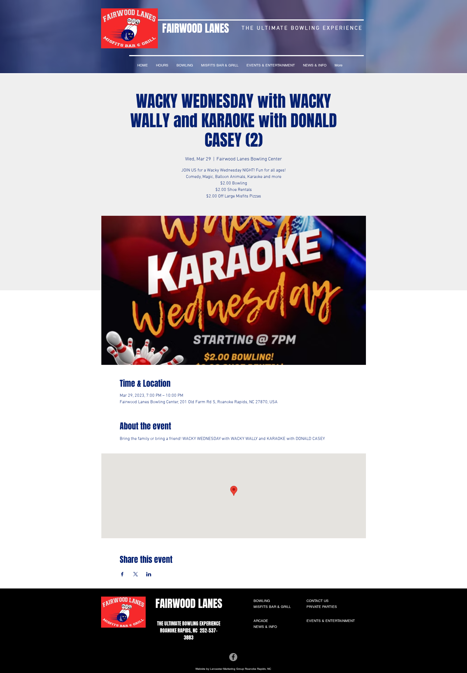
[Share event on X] (135, 574)
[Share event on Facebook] (122, 574)
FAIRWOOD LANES (195, 28)
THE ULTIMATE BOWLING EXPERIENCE (188, 623)
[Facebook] (233, 657)
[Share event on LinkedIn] (148, 574)
